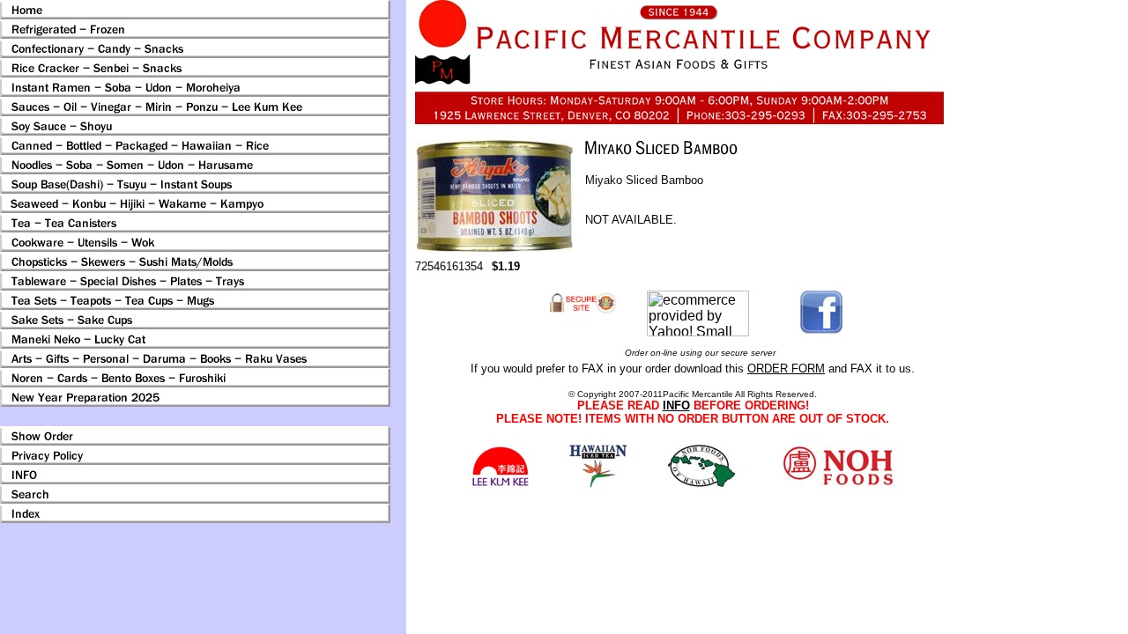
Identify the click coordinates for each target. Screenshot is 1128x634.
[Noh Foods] (597, 483)
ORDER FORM (786, 368)
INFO (676, 405)
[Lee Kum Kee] (500, 483)
